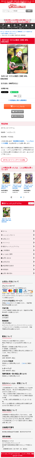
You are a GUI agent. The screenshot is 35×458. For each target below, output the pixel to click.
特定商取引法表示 (18, 141)
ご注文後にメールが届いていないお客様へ (18, 22)
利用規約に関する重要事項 (18, 100)
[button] (17, 116)
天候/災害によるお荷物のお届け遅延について (17, 20)
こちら (8, 303)
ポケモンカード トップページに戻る (14, 160)
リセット (31, 203)
